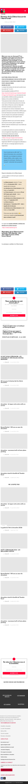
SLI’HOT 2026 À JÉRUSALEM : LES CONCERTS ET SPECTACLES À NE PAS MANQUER (12, 358)
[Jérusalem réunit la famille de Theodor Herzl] (14, 464)
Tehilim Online (4, 757)
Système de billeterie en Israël (7, 747)
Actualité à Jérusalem (6, 726)
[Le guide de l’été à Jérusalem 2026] (14, 518)
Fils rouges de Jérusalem (6, 752)
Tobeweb (13, 782)
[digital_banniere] (14, 635)
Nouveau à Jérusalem (6, 736)
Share (2, 35)
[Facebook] (2, 10)
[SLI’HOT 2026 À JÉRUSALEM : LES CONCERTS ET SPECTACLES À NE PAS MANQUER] (14, 347)
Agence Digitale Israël (5, 744)
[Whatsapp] (4, 12)
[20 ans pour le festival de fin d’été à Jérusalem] (14, 372)
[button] (25, 11)
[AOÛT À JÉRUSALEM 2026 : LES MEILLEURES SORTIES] (14, 541)
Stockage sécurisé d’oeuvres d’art (8, 759)
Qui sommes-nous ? (5, 742)
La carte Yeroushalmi (5, 728)
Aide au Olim (3, 731)
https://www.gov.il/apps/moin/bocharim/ (13, 137)
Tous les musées (4, 733)
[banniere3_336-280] (12, 654)
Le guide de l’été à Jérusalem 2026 (11, 527)
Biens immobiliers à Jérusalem (7, 754)
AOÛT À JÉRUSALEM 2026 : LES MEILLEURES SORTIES (10, 550)
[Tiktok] (2, 12)
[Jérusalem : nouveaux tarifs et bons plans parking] (14, 441)
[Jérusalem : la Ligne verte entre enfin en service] (14, 395)
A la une (22, 337)
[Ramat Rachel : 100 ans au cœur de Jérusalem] (14, 418)
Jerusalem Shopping (5, 749)
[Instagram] (4, 10)
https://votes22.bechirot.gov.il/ (9, 227)
